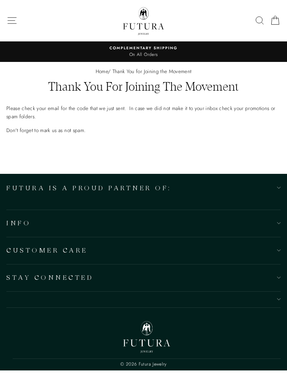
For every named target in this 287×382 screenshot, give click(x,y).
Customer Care (47, 250)
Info (18, 223)
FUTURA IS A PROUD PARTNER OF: (89, 188)
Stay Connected (49, 277)
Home (102, 71)
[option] (143, 52)
